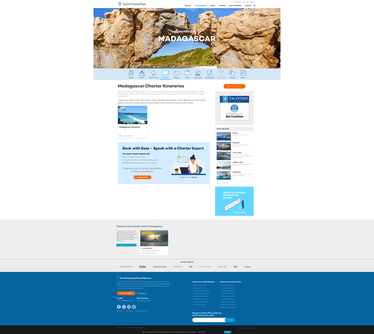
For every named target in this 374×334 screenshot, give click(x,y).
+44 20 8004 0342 (125, 301)
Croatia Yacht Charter (200, 299)
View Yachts (235, 86)
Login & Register (250, 2)
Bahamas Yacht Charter (201, 296)
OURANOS (236, 172)
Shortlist (238, 2)
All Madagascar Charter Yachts (126, 245)
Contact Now (142, 177)
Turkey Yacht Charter (200, 288)
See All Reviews (222, 183)
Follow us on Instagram (129, 307)
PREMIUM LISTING (146, 233)
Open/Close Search (254, 5)
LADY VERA (236, 152)
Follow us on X (124, 307)
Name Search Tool (230, 307)
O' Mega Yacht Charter (228, 291)
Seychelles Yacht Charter (201, 302)
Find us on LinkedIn (134, 307)
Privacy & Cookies (251, 328)
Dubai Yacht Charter (200, 304)
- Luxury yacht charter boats (138, 4)
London (120, 298)
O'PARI (235, 133)
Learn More (201, 332)
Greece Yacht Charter (200, 285)
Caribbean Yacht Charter (201, 293)
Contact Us (120, 311)
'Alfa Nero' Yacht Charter (228, 302)
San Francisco (142, 298)
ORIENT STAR (237, 162)
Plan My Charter (126, 293)
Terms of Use (240, 328)
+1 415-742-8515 (144, 301)
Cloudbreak (146, 248)
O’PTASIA (235, 143)
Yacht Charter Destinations (127, 11)
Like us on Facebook (119, 307)
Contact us (142, 293)
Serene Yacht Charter (227, 288)
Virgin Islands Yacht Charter (202, 291)
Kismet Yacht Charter (227, 299)
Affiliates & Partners (141, 311)
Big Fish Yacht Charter (228, 293)
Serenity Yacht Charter (228, 296)
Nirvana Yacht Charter (227, 285)
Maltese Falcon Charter (228, 304)
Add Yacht (129, 311)
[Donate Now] (234, 108)
